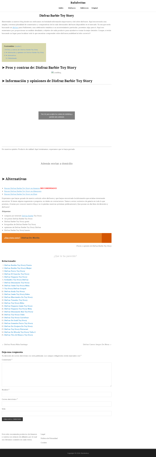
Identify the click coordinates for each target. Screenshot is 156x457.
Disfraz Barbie (27, 215)
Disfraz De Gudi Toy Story (15, 320)
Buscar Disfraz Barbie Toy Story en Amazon (22, 188)
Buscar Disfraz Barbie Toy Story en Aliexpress (22, 191)
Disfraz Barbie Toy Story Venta (18, 265)
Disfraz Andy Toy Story (14, 291)
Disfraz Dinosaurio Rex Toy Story (18, 311)
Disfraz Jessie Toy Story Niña (16, 285)
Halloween (84, 8)
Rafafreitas (78, 2)
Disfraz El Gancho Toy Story (16, 274)
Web (3, 409)
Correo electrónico (10, 399)
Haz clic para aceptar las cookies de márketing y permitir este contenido (56, 115)
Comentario (7, 359)
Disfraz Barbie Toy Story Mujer (18, 268)
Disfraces (72, 8)
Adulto (60, 8)
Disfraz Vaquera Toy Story (15, 277)
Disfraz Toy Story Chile (14, 314)
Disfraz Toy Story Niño (14, 303)
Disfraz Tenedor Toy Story (15, 300)
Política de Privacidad (49, 438)
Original (94, 8)
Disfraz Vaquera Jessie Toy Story (18, 306)
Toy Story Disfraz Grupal (15, 288)
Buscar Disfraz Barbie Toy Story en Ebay (20, 194)
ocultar (18, 46)
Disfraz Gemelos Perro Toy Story (18, 323)
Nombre (5, 390)
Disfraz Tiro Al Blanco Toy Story (18, 335)
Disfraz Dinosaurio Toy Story (16, 282)
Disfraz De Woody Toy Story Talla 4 (19, 332)
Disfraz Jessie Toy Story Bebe (17, 294)
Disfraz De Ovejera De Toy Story (18, 326)
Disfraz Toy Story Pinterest (16, 329)
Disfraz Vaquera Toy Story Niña (18, 308)
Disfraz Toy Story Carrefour (16, 317)
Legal (43, 434)
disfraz (15, 27)
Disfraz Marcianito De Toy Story (18, 297)
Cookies (44, 442)
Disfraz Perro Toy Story (14, 271)
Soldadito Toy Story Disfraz (16, 279)
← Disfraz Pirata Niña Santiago (15, 344)
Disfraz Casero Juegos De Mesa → (97, 344)
